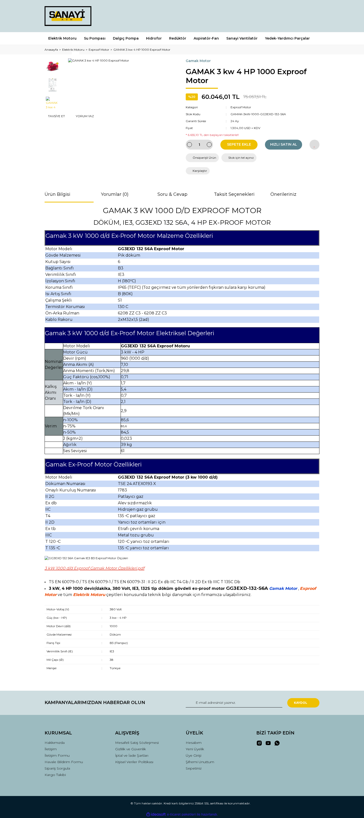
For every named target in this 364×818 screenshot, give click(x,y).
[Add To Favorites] (314, 145)
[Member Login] (288, 16)
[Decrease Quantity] (189, 145)
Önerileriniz (283, 194)
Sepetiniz (194, 768)
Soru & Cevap (172, 194)
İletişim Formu (57, 755)
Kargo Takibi (55, 775)
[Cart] (313, 16)
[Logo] (68, 16)
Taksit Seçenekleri (234, 194)
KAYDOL (300, 703)
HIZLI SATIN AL (283, 144)
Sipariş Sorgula (57, 768)
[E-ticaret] (181, 814)
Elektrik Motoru (89, 594)
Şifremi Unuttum (200, 762)
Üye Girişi (193, 755)
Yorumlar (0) (115, 194)
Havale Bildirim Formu (64, 762)
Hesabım (194, 742)
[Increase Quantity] (209, 145)
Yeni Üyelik (195, 749)
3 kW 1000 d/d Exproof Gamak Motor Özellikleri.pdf (94, 568)
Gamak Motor (198, 61)
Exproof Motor (241, 107)
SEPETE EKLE (239, 144)
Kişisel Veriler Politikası (134, 762)
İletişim (51, 749)
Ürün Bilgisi (57, 194)
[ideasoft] (156, 814)
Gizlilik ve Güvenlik (130, 749)
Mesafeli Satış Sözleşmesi (137, 742)
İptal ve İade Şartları (131, 755)
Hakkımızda (55, 742)
